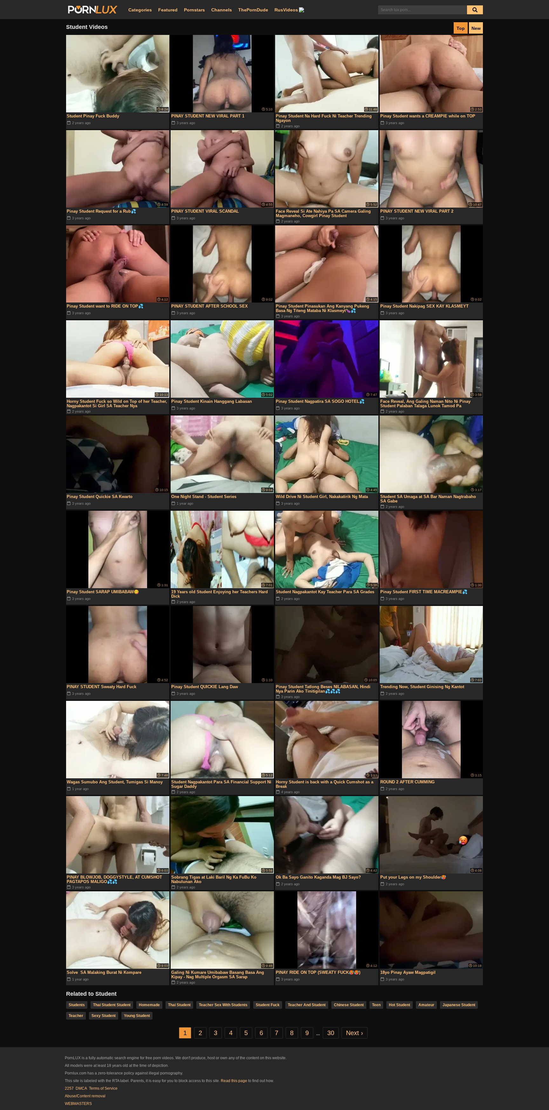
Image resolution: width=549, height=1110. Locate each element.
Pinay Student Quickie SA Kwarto (99, 496)
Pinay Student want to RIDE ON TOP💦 (105, 306)
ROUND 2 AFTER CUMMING (407, 782)
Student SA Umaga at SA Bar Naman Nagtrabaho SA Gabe (428, 498)
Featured (168, 9)
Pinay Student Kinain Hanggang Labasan (211, 401)
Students (77, 1005)
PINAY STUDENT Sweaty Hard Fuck (101, 686)
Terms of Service (103, 1088)
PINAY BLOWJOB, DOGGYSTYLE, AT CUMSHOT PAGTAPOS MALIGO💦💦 (114, 879)
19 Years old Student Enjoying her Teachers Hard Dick (219, 594)
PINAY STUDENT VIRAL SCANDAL (205, 211)
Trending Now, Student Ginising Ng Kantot (422, 686)
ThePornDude (253, 9)
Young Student (137, 1016)
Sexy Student (104, 1016)
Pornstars (194, 9)
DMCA (81, 1088)
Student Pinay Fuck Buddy (93, 116)
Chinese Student (349, 1005)
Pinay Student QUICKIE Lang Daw (204, 686)
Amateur (426, 1005)
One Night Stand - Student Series (203, 496)
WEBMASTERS (78, 1103)
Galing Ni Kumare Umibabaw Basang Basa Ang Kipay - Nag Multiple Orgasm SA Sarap (217, 974)
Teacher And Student (307, 1005)
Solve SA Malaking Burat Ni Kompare (104, 972)
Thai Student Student (112, 1005)
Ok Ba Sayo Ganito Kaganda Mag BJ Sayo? (318, 877)
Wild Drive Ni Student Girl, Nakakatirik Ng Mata (322, 496)
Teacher (76, 1016)
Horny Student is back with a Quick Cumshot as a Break (324, 784)
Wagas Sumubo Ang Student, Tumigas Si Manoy (115, 782)
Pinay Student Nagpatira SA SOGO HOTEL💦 (320, 401)
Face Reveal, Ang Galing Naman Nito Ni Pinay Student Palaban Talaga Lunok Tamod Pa (425, 403)
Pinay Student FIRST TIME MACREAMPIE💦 (423, 591)
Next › (354, 1032)
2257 (69, 1088)
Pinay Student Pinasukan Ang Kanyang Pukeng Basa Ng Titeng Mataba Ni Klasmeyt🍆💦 (322, 308)
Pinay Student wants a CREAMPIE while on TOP (427, 116)
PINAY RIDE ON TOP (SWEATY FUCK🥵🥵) (318, 972)
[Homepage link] (93, 10)
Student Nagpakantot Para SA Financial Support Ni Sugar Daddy (221, 784)
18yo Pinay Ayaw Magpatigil (408, 972)
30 (330, 1032)
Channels (221, 9)
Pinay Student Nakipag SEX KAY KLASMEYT (424, 306)
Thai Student (179, 1005)
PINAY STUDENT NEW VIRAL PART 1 (207, 116)
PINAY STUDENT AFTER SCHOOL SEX (209, 306)
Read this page (234, 1081)
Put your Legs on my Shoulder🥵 (413, 877)
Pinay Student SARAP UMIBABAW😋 (103, 591)
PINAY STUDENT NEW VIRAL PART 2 (416, 211)
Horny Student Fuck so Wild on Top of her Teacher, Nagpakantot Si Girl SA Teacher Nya (117, 403)
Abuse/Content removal (85, 1096)
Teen (376, 1005)
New (476, 28)
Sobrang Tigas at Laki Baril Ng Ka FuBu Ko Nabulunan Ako (213, 879)
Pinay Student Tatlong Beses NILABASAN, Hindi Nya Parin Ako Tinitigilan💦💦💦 (323, 689)
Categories (140, 9)
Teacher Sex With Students (223, 1005)
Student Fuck (268, 1005)
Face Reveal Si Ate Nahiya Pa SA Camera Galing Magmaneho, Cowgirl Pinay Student (323, 213)
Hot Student (399, 1005)
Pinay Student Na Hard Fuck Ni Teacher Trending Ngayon (324, 118)
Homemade (149, 1005)
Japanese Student (459, 1005)
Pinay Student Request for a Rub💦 (101, 211)
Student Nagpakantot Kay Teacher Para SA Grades (325, 591)
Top (461, 28)
